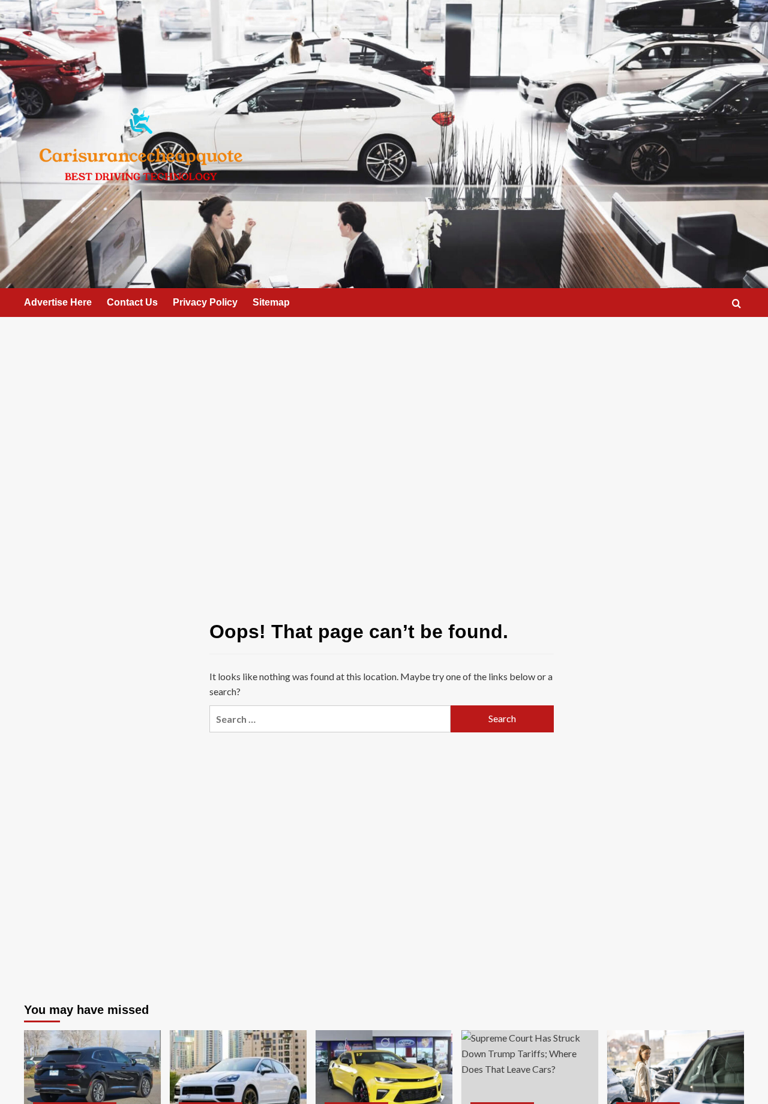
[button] (736, 303)
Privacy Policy (205, 302)
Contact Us (132, 302)
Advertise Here (58, 302)
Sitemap (271, 302)
